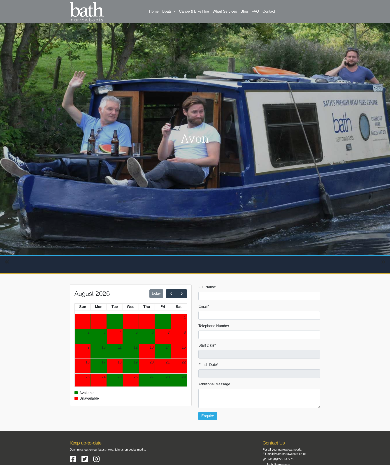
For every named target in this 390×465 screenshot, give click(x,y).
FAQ (255, 11)
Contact (268, 11)
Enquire (207, 416)
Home (154, 11)
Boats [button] (167, 11)
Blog (244, 11)
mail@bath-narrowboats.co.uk (286, 454)
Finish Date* (208, 365)
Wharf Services (225, 11)
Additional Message (214, 384)
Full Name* (207, 287)
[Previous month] (171, 293)
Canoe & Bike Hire (194, 11)
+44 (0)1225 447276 (280, 459)
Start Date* (207, 345)
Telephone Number (213, 326)
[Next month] (181, 293)
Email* (203, 306)
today (156, 293)
